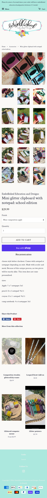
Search (23, 459)
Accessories (12, 47)
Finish (4, 215)
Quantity (5, 226)
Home (3, 47)
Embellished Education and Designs (26, 480)
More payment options (23, 254)
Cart (43, 9)
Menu (7, 9)
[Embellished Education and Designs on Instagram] (23, 472)
